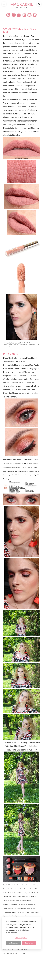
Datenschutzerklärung (14, 954)
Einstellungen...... (21, 938)
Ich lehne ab (13, 943)
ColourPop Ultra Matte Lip (29, 344)
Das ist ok (29, 943)
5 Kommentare (27, 342)
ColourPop (13, 344)
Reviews (6, 346)
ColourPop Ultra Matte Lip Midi (19, 30)
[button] (4, 4)
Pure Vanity (10, 354)
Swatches (14, 346)
